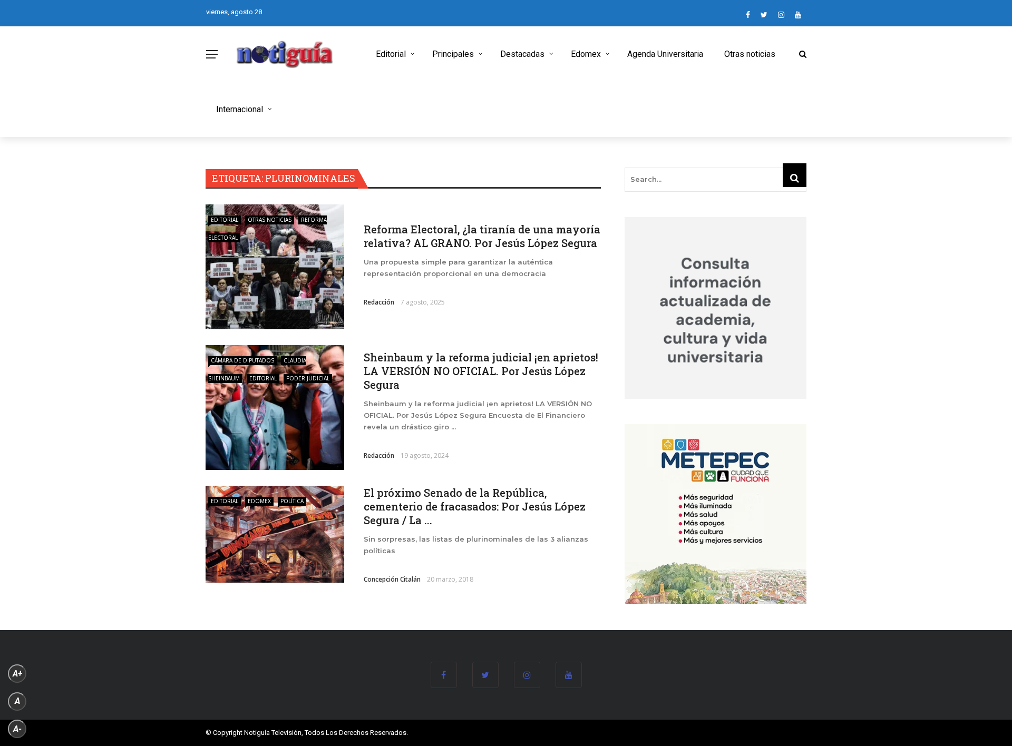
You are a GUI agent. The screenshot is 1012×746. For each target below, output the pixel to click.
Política (292, 501)
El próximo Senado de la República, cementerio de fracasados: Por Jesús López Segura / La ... (475, 506)
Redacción (379, 302)
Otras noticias (749, 54)
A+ (17, 674)
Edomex (586, 54)
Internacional (239, 109)
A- (17, 729)
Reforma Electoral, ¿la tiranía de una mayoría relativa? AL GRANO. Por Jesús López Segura (482, 236)
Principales (453, 54)
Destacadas (522, 54)
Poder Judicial (307, 378)
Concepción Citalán (392, 579)
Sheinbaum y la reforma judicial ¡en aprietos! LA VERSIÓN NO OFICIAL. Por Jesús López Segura (481, 370)
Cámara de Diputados (242, 360)
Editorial (391, 54)
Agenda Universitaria (665, 54)
